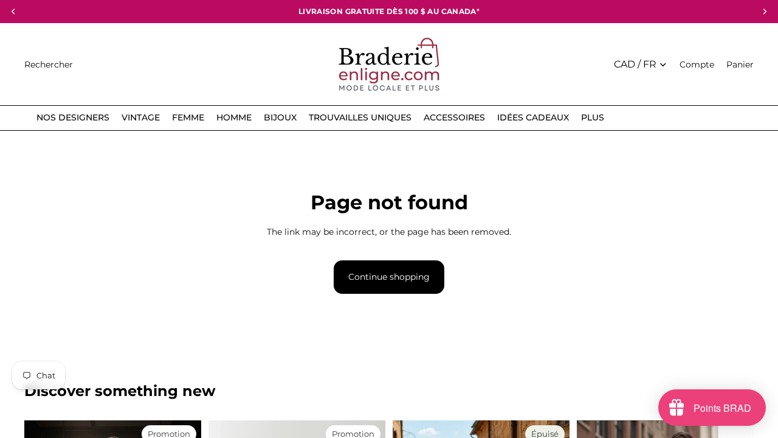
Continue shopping (389, 276)
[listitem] (592, 118)
